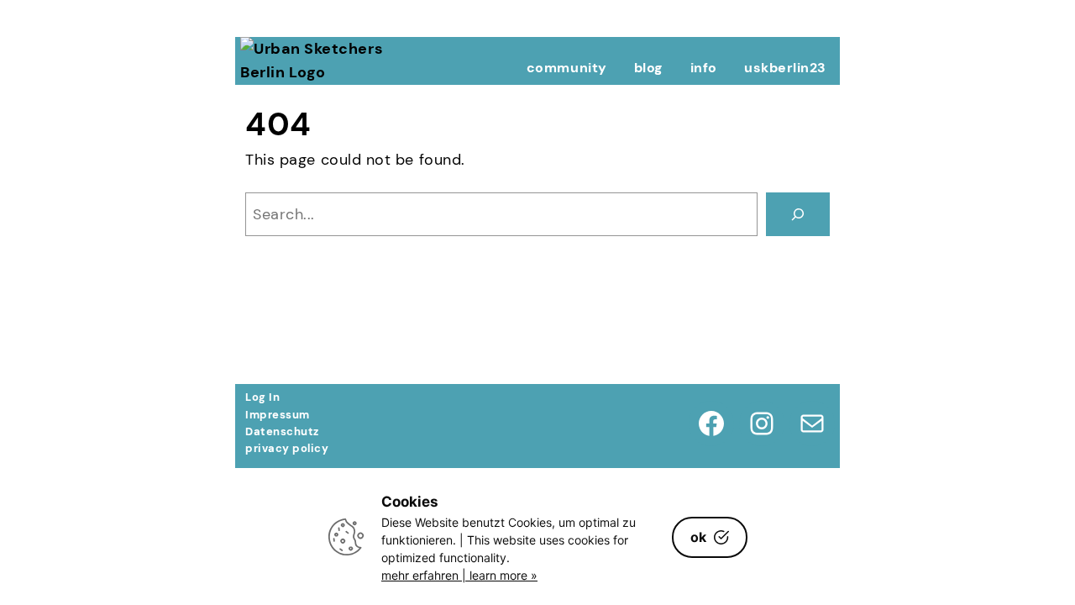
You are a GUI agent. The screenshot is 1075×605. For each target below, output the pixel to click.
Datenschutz (282, 431)
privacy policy (287, 448)
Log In (262, 397)
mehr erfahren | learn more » (459, 575)
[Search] (798, 214)
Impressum (277, 415)
